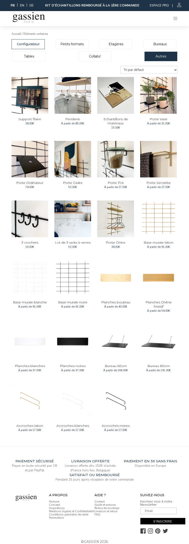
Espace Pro (159, 5)
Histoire (54, 501)
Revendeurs (56, 518)
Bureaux (160, 44)
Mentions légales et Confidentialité (71, 511)
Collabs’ (95, 56)
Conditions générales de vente (68, 514)
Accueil (16, 34)
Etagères (116, 44)
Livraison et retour (106, 511)
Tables (29, 56)
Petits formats (72, 44)
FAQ (97, 514)
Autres (161, 56)
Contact (99, 501)
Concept (54, 505)
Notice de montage (106, 508)
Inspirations (57, 508)
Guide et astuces (105, 505)
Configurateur (28, 44)
